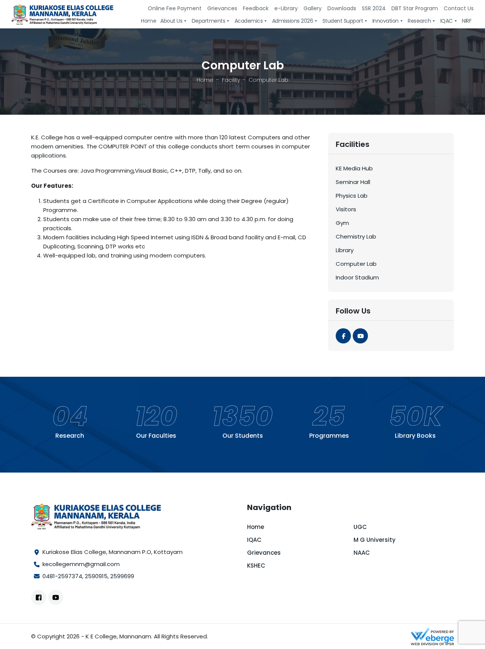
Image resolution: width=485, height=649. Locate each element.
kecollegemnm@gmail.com (81, 564)
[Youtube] (360, 335)
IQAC (254, 540)
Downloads (341, 8)
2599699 (122, 576)
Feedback (256, 8)
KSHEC (256, 565)
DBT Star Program (414, 8)
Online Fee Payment (175, 8)
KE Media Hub (354, 168)
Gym (342, 223)
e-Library (286, 8)
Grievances (222, 8)
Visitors (346, 209)
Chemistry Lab (356, 236)
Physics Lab (352, 196)
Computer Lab (356, 264)
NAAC (362, 553)
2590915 (96, 576)
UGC (360, 527)
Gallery (313, 8)
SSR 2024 (374, 8)
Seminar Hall (353, 182)
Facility (231, 80)
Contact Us (459, 8)
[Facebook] (343, 335)
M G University (375, 540)
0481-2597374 (62, 576)
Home (205, 80)
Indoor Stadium (357, 277)
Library (345, 250)
